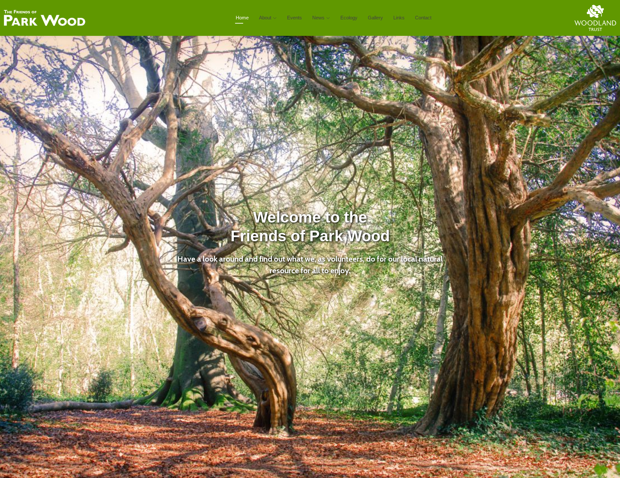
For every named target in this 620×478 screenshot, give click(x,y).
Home (242, 17)
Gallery (375, 17)
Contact (423, 17)
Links (399, 17)
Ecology (348, 17)
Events (294, 17)
